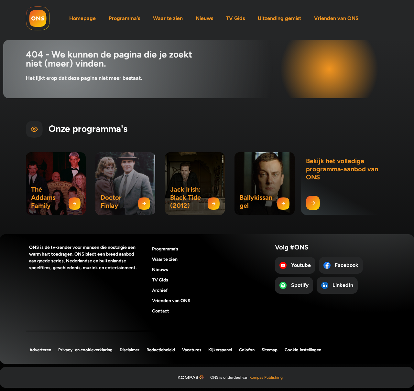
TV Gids (235, 18)
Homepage (82, 18)
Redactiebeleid (161, 349)
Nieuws (204, 18)
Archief (160, 290)
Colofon (247, 349)
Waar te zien (168, 18)
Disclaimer (129, 349)
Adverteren (40, 349)
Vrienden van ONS (336, 18)
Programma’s (124, 18)
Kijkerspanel (220, 349)
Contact (160, 311)
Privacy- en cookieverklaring (85, 349)
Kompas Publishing (266, 377)
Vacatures (191, 349)
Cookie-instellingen (303, 349)
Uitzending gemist (279, 18)
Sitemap (270, 349)
